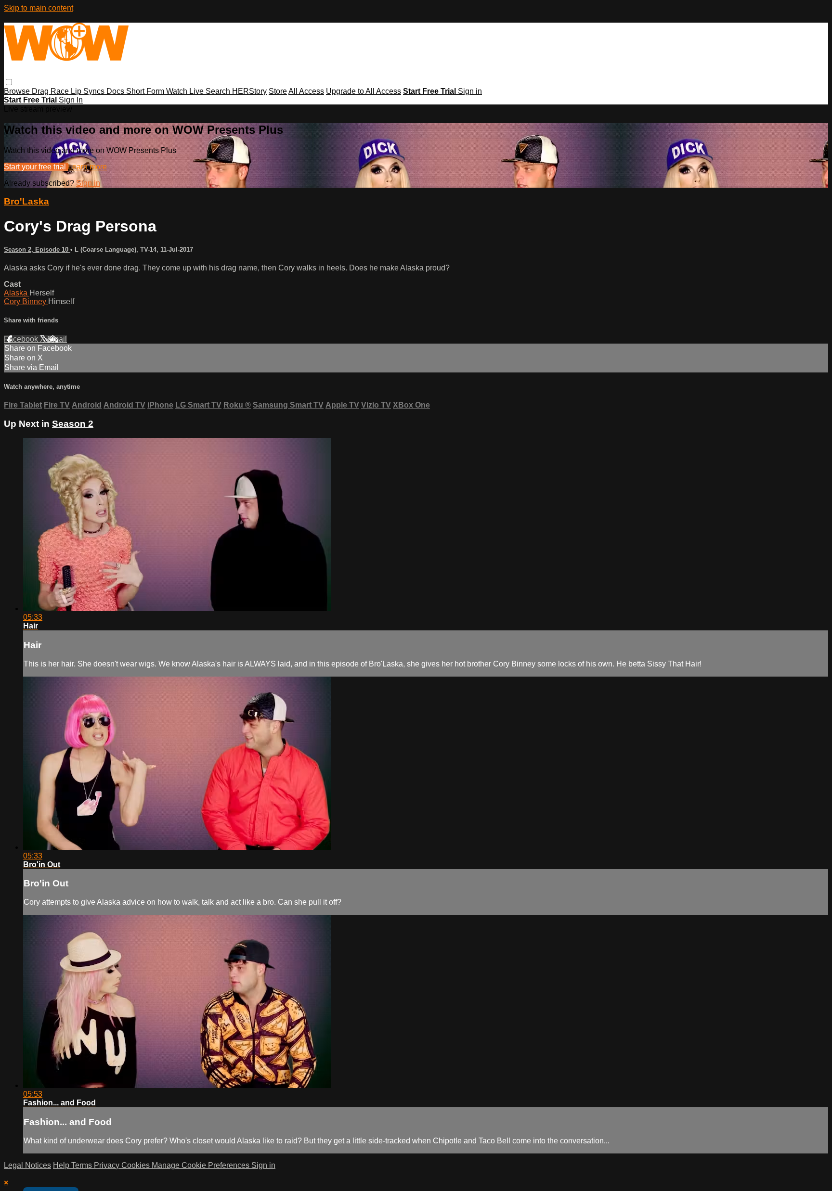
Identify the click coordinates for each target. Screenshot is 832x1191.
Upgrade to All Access (363, 91)
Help (62, 1165)
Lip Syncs (88, 91)
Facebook (22, 339)
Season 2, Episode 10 (37, 249)
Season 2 (72, 424)
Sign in (470, 91)
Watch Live (186, 91)
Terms (82, 1165)
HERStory (249, 91)
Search (219, 91)
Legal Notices (27, 1165)
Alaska (16, 293)
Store (278, 91)
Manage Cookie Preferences (201, 1165)
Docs (116, 91)
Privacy (107, 1165)
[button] (9, 82)
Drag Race (51, 91)
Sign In (71, 100)
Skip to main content (38, 8)
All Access (306, 91)
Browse (18, 91)
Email (57, 339)
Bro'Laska (26, 201)
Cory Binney (26, 301)
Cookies (136, 1165)
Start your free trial (36, 167)
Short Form (146, 91)
